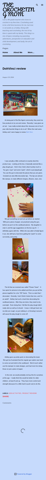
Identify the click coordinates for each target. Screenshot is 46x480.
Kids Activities (15, 393)
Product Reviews (29, 393)
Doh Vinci (29, 132)
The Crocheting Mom (18, 9)
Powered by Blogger (24, 474)
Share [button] (6, 396)
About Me (17, 52)
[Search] (37, 4)
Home (5, 52)
